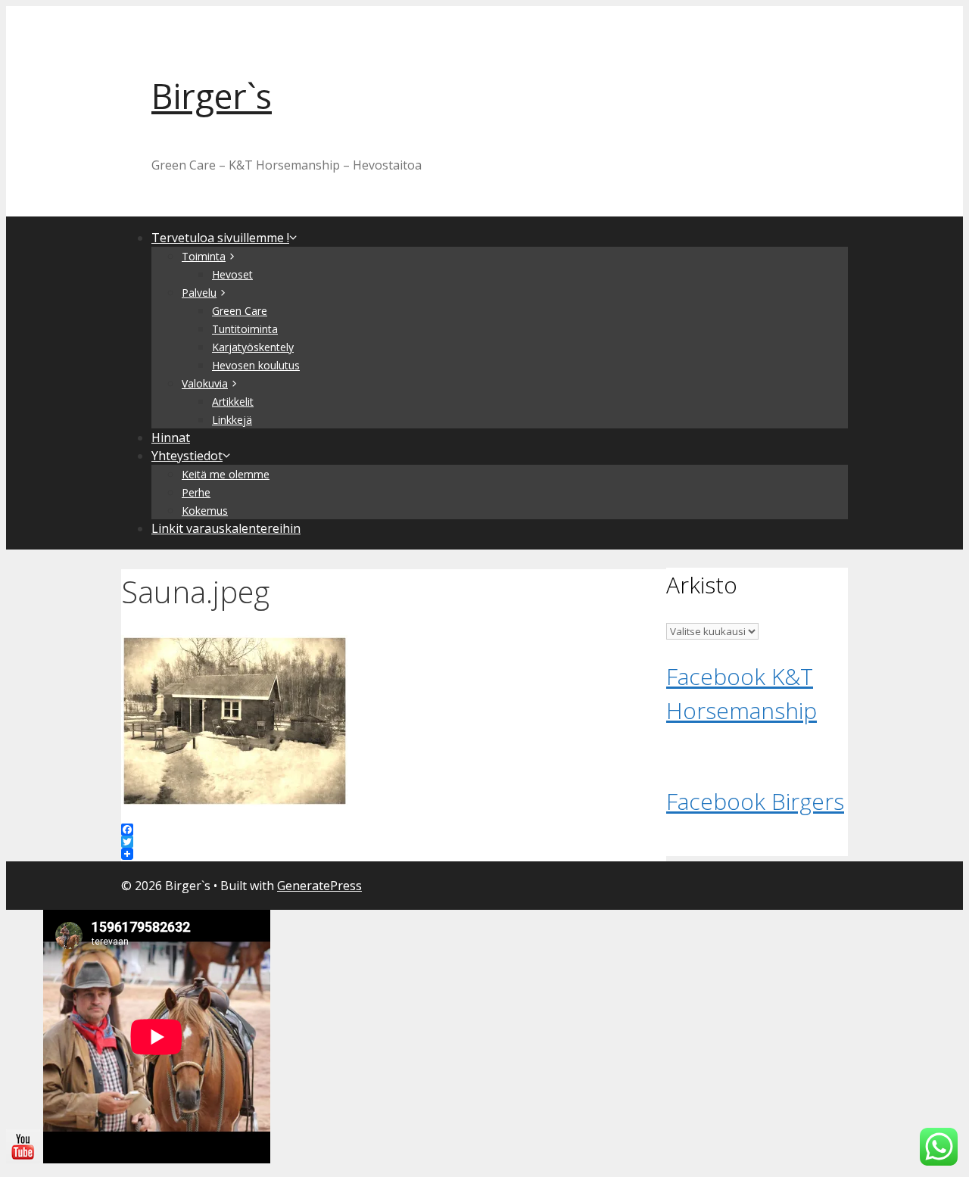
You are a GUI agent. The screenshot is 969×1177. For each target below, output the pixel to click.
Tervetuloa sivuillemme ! (220, 237)
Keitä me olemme (226, 474)
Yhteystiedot (187, 455)
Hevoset (232, 274)
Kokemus (205, 510)
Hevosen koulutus (256, 365)
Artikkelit (233, 401)
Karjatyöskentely (253, 347)
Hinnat (170, 437)
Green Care (239, 311)
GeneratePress (319, 885)
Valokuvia (205, 383)
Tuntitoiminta (245, 329)
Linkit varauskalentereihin (226, 528)
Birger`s (211, 96)
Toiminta (204, 256)
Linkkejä (232, 420)
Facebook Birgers (755, 801)
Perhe (196, 492)
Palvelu (199, 292)
